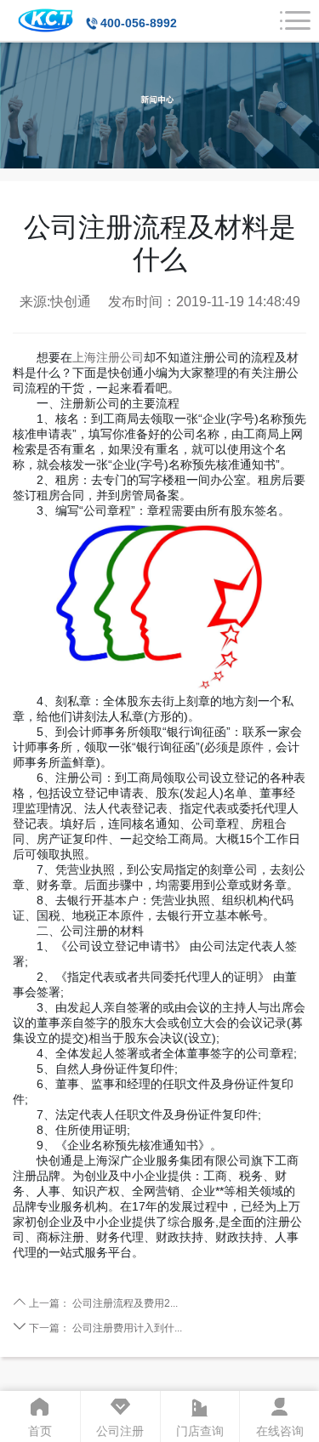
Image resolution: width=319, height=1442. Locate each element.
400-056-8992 (138, 23)
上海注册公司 (108, 357)
